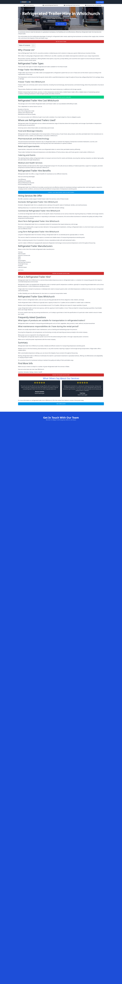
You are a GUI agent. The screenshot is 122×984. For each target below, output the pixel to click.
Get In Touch (100, 2)
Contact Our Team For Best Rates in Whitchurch (61, 192)
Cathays (31, 372)
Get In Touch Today (61, 41)
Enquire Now (61, 408)
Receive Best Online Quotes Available (61, 97)
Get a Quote (61, 24)
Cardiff (40, 372)
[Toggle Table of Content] (32, 45)
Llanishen (20, 372)
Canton (36, 372)
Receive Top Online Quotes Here (61, 273)
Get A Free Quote (61, 403)
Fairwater (26, 372)
